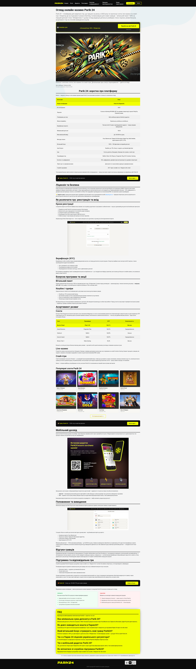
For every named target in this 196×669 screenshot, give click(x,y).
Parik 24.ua (128, 29)
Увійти (138, 3)
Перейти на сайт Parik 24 (128, 26)
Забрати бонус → (132, 583)
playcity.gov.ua (109, 194)
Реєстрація (130, 3)
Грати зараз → (133, 178)
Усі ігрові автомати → (98, 416)
